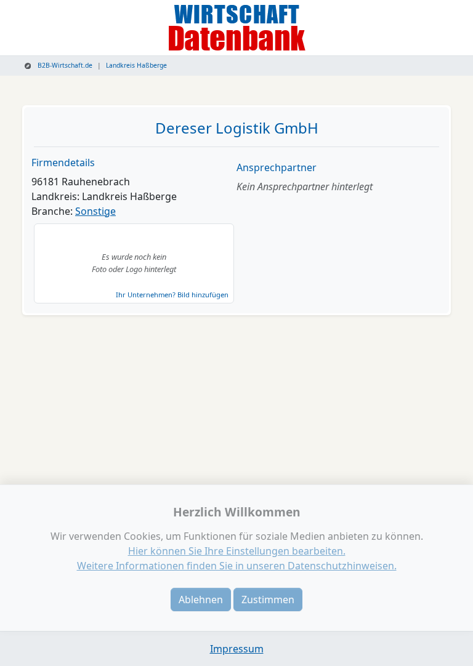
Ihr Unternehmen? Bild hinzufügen (172, 294)
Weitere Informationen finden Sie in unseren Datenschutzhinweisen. (237, 565)
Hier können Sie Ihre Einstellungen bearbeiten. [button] (237, 551)
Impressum (237, 649)
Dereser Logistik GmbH (236, 128)
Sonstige (95, 211)
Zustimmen (267, 599)
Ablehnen (201, 599)
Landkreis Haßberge (136, 65)
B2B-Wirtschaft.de (64, 65)
